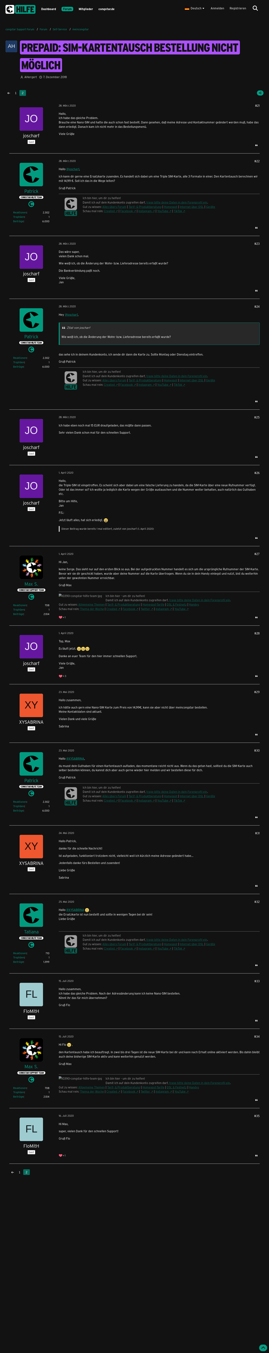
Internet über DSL (192, 207)
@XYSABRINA (75, 758)
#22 (257, 161)
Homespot (171, 207)
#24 (257, 306)
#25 (257, 417)
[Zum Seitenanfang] (263, 1348)
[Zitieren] (256, 145)
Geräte (210, 207)
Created (109, 211)
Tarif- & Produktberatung (145, 207)
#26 (257, 473)
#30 (257, 750)
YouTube (162, 211)
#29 (257, 692)
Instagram (145, 211)
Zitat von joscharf (78, 327)
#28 (257, 633)
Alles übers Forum (114, 944)
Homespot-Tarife (153, 604)
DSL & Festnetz (177, 604)
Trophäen (18, 217)
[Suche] (255, 8)
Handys (194, 604)
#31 (257, 833)
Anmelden (217, 8)
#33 (257, 981)
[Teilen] (260, 93)
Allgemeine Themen (91, 604)
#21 (257, 105)
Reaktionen (20, 212)
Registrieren (238, 8)
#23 (257, 244)
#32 (257, 902)
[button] (195, 8)
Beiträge (18, 221)
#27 (257, 554)
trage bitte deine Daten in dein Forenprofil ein (199, 600)
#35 (257, 1116)
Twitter (145, 609)
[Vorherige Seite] (8, 93)
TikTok (178, 211)
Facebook (126, 211)
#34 (257, 1036)
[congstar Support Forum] (20, 9)
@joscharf (72, 169)
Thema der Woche (92, 609)
